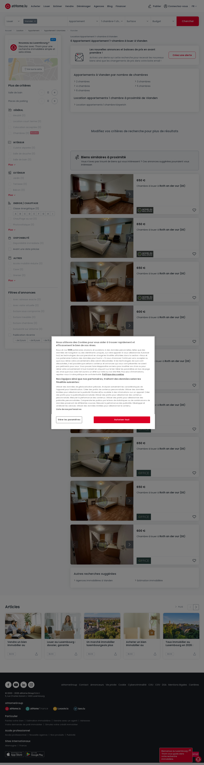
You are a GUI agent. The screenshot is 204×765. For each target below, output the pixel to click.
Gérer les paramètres (69, 419)
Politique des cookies (113, 374)
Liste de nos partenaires (68, 409)
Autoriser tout (122, 419)
